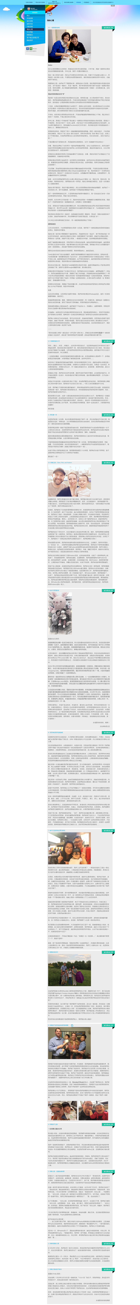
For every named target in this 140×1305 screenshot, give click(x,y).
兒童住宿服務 (29, 2)
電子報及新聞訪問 (33, 37)
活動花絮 (30, 26)
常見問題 (30, 32)
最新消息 (30, 24)
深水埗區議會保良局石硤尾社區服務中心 (103, 2)
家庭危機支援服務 (68, 2)
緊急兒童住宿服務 (40, 2)
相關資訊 (30, 35)
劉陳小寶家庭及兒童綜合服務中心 (54, 2)
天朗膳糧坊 (86, 2)
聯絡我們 (30, 40)
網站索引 (35, 48)
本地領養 (30, 18)
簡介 (28, 15)
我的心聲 (30, 29)
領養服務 (78, 2)
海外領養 (30, 21)
